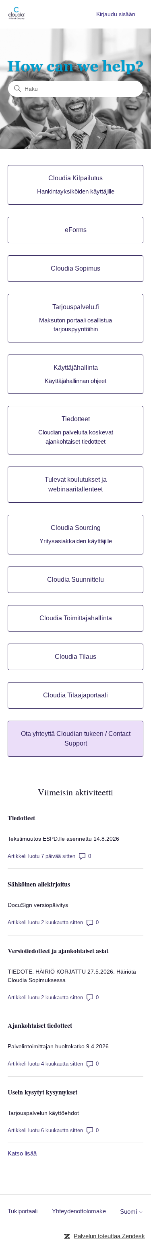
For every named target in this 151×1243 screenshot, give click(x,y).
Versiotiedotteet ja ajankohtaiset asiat (58, 950)
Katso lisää (22, 1153)
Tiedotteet (21, 817)
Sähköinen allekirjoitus (39, 883)
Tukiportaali (22, 1211)
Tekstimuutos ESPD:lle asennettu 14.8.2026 (63, 838)
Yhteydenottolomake (79, 1211)
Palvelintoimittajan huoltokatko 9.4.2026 (58, 1046)
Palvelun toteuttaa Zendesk (109, 1236)
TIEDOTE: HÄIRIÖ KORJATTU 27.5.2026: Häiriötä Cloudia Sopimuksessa (72, 975)
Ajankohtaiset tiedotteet (40, 1025)
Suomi (129, 1211)
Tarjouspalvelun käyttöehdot (43, 1113)
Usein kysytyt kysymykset (42, 1091)
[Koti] (16, 18)
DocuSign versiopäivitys (38, 905)
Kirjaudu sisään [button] (115, 14)
